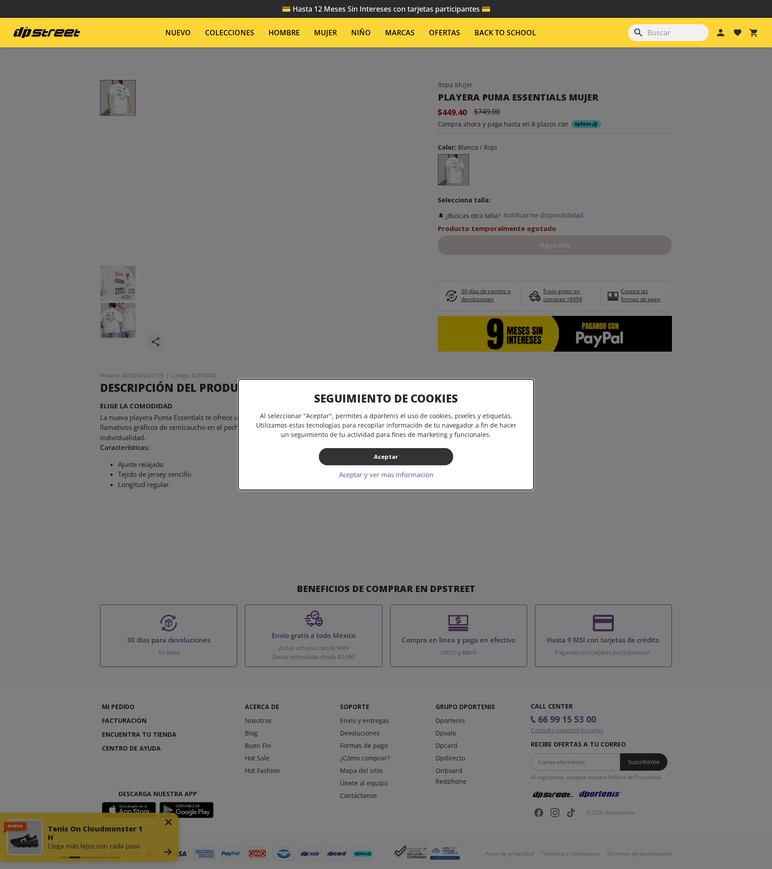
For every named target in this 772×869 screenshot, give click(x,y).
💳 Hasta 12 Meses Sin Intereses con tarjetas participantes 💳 (386, 9)
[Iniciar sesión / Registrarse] (720, 32)
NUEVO (178, 33)
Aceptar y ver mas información (386, 474)
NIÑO (361, 33)
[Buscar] (638, 33)
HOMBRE (284, 33)
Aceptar (386, 457)
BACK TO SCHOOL (505, 33)
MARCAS (400, 33)
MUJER (325, 33)
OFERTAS (444, 33)
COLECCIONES (229, 33)
